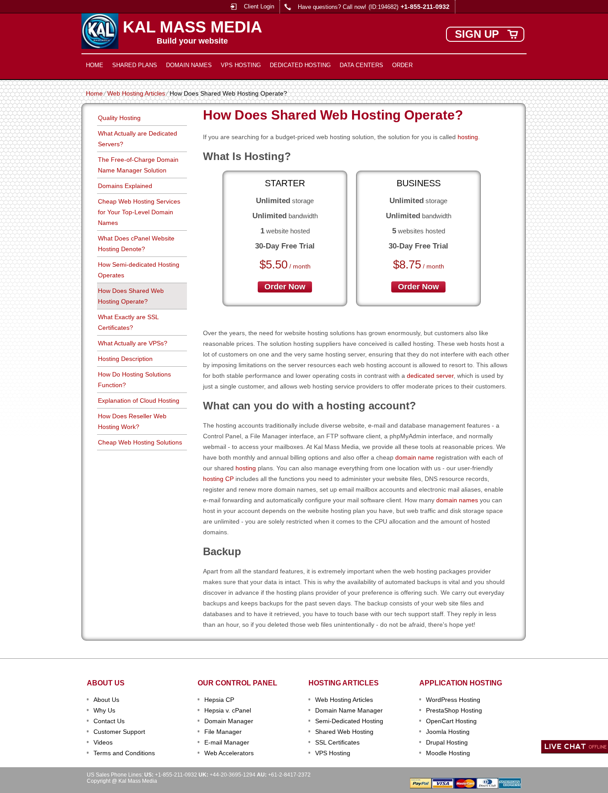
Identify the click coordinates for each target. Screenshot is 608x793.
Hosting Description (125, 358)
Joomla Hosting (448, 731)
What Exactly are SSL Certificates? (128, 322)
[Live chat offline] (574, 746)
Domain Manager (228, 721)
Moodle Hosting (448, 753)
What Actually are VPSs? (132, 343)
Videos (103, 742)
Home (94, 65)
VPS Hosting (241, 65)
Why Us (104, 710)
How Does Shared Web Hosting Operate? (131, 296)
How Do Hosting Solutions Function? (134, 379)
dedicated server (430, 375)
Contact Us (109, 721)
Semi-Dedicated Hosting (349, 721)
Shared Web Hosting (344, 731)
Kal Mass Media (192, 27)
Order (402, 65)
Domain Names (189, 65)
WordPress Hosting (453, 699)
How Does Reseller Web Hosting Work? (132, 421)
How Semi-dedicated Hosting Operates (138, 270)
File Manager (223, 731)
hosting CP (218, 478)
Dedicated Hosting (300, 65)
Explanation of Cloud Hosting (138, 400)
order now (284, 286)
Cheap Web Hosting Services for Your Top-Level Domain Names (139, 212)
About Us (106, 699)
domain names (457, 500)
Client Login (259, 6)
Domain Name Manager (349, 710)
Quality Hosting (119, 117)
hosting (468, 136)
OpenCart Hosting (451, 721)
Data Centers (361, 65)
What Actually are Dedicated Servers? (137, 139)
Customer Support (119, 731)
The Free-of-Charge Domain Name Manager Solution (138, 165)
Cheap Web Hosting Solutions (140, 442)
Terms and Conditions (124, 753)
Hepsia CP (219, 699)
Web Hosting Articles (136, 93)
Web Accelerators (229, 753)
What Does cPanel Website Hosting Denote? (136, 243)
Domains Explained (125, 185)
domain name (414, 457)
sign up (477, 34)
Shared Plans (134, 65)
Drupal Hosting (447, 742)
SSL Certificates (337, 742)
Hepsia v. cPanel (227, 710)
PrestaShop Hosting (454, 710)
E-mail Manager (226, 742)
